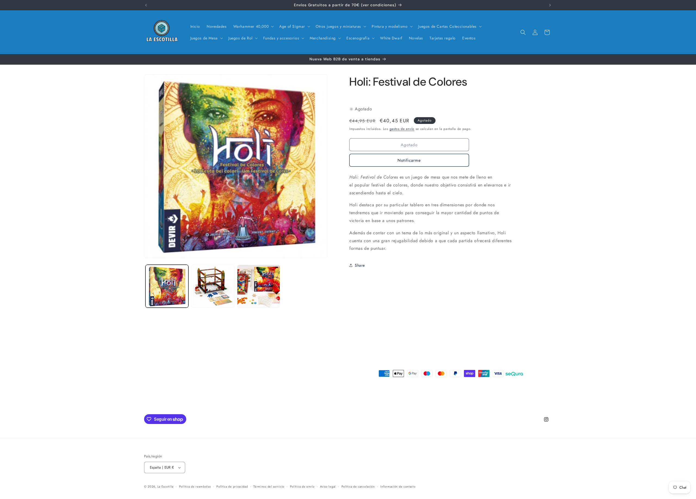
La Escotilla (165, 486)
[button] (253, 26)
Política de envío (302, 486)
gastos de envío (402, 128)
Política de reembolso (195, 486)
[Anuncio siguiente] (550, 5)
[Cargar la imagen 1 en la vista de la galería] (166, 286)
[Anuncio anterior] (146, 5)
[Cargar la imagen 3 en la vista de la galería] (258, 286)
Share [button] (360, 265)
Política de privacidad (232, 486)
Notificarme (409, 160)
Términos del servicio (268, 486)
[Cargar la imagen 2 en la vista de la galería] (212, 286)
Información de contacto (397, 486)
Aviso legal (328, 486)
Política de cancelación (358, 486)
